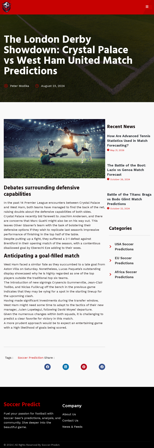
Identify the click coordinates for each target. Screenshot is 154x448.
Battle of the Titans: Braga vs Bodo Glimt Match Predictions (129, 199)
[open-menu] (149, 7)
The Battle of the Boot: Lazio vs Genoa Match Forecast (126, 170)
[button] (47, 367)
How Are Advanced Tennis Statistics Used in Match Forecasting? (128, 140)
